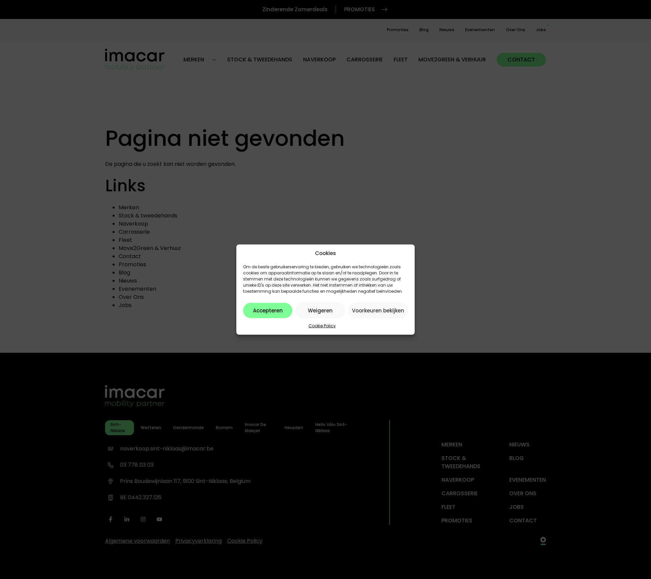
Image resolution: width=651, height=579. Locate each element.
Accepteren (268, 310)
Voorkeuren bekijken (378, 310)
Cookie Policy (322, 326)
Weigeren (320, 310)
